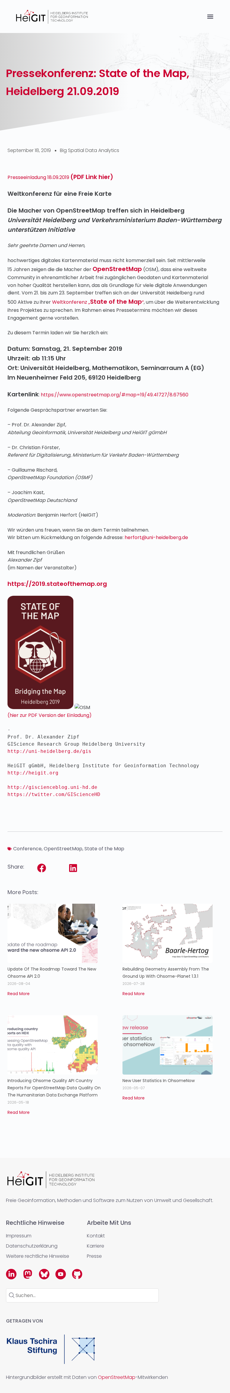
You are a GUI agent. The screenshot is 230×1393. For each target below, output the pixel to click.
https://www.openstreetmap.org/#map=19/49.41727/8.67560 (114, 394)
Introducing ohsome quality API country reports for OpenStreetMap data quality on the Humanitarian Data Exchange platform (54, 1088)
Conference (27, 848)
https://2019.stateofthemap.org (57, 584)
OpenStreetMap (117, 269)
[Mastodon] (27, 1274)
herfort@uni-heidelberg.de (156, 537)
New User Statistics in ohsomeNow (158, 1081)
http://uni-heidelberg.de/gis (49, 751)
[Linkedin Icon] (11, 1274)
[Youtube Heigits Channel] (60, 1274)
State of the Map (104, 848)
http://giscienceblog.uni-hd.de (52, 787)
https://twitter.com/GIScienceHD (53, 794)
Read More (18, 994)
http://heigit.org (34, 773)
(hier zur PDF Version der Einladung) (49, 715)
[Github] (77, 1274)
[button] (210, 17)
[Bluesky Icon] (44, 1274)
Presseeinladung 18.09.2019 (60, 177)
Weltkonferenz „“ (98, 302)
